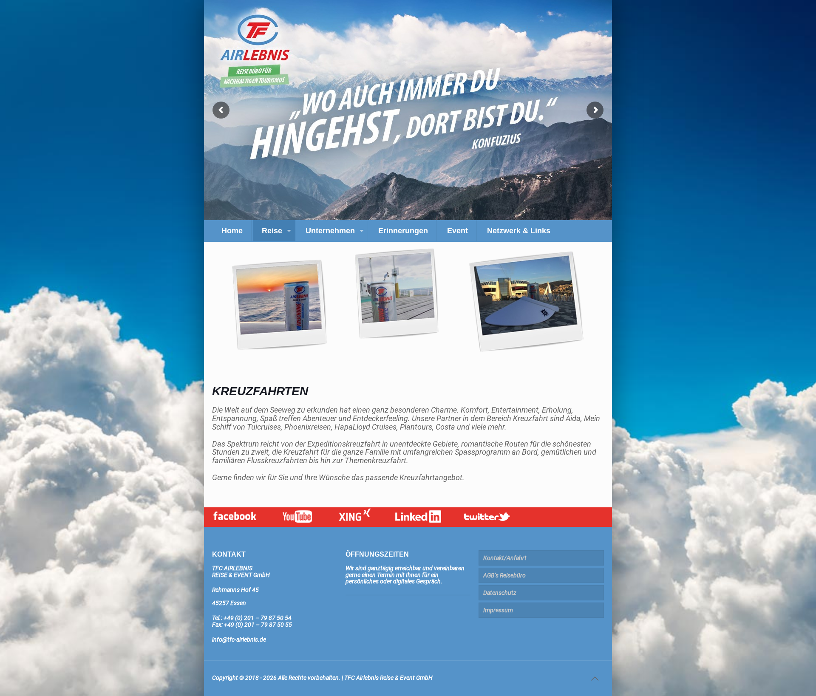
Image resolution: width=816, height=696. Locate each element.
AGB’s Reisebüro (504, 575)
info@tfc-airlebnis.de (239, 639)
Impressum (498, 610)
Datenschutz (499, 592)
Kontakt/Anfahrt (505, 558)
